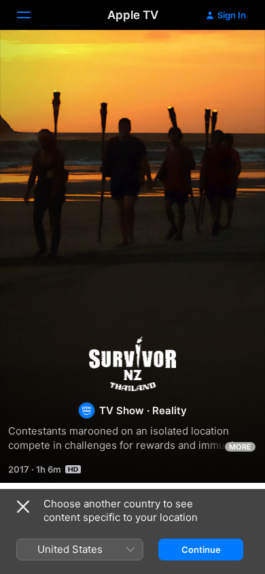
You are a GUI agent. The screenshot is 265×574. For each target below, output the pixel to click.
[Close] (23, 507)
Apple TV (132, 15)
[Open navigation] (32, 15)
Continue (201, 549)
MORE (240, 447)
